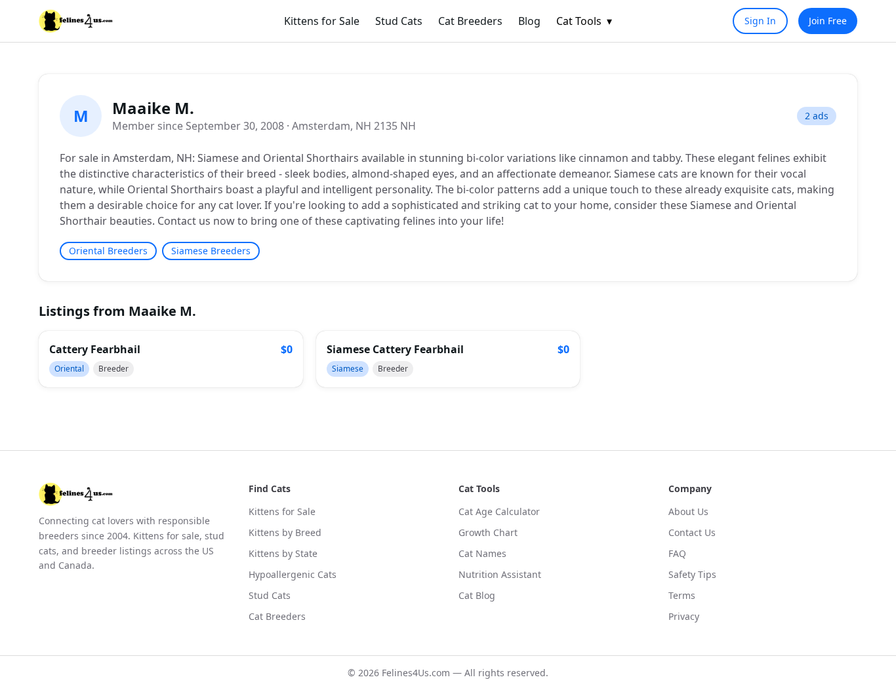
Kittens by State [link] (283, 553)
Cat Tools (584, 21)
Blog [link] (529, 21)
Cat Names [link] (482, 553)
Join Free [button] (828, 20)
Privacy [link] (683, 616)
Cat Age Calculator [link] (499, 511)
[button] (171, 359)
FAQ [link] (677, 553)
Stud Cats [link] (398, 21)
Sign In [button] (760, 20)
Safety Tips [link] (692, 574)
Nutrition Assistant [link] (499, 574)
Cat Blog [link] (476, 595)
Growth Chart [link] (488, 532)
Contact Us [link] (692, 532)
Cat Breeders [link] (470, 21)
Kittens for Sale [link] (321, 21)
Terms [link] (681, 595)
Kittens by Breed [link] (285, 532)
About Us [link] (688, 511)
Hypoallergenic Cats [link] (292, 574)
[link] (76, 21)
